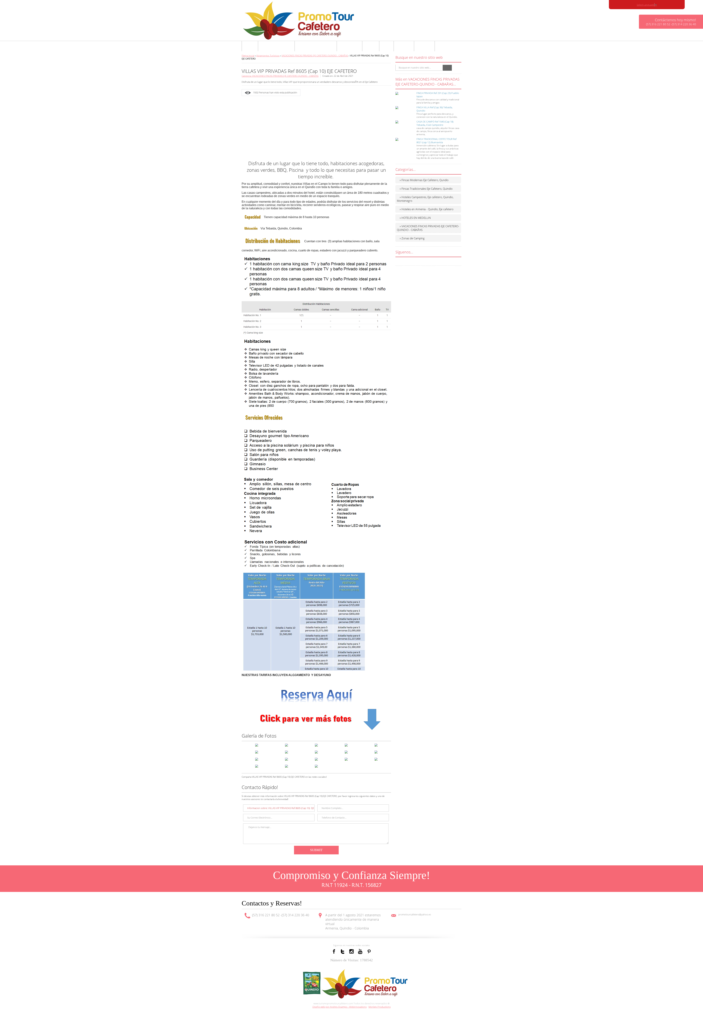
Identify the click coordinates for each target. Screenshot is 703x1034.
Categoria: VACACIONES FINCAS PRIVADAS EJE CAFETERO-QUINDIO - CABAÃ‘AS (280, 75)
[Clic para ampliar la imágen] (256, 744)
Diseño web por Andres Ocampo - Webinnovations (340, 1006)
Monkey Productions (380, 1006)
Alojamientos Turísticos (268, 55)
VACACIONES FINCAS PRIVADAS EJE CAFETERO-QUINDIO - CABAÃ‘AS (315, 55)
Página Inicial (248, 55)
